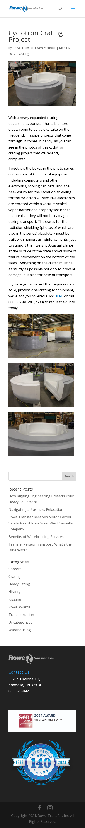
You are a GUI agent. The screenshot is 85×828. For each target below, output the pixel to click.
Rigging (14, 599)
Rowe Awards (19, 607)
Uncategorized (20, 622)
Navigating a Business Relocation (35, 509)
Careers (14, 568)
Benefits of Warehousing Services (36, 536)
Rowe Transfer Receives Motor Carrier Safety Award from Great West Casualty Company (40, 523)
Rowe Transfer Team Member (34, 48)
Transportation (21, 614)
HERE (58, 296)
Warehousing (19, 630)
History (14, 591)
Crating (24, 54)
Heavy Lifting (19, 584)
